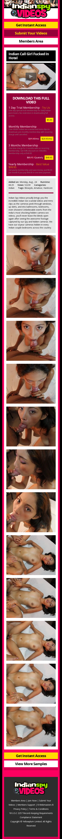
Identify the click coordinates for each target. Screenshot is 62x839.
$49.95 (49, 157)
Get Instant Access (31, 25)
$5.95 (49, 119)
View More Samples (31, 763)
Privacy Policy (20, 809)
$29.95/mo (47, 138)
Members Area (31, 41)
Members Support (26, 804)
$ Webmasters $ (45, 804)
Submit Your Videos (31, 33)
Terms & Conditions (39, 809)
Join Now (32, 800)
